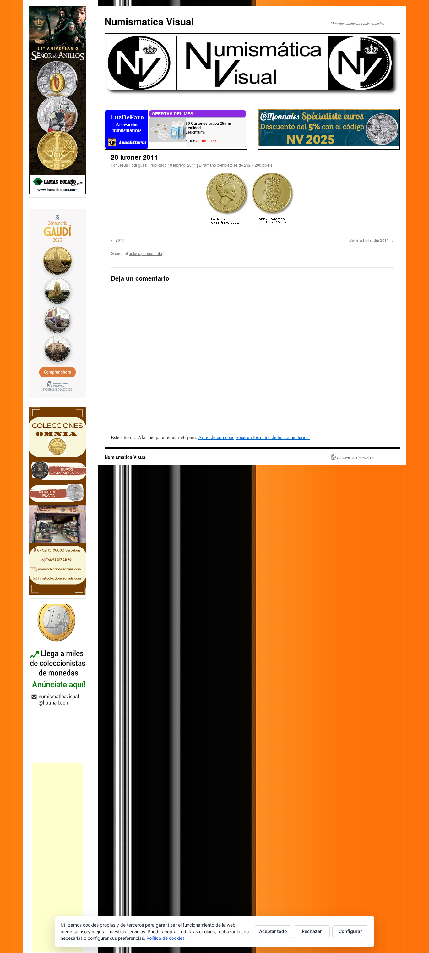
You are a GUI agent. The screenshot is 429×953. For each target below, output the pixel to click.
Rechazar (312, 931)
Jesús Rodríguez (132, 165)
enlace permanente (145, 253)
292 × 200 (252, 165)
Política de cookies (165, 938)
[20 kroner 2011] (252, 204)
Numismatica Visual (149, 21)
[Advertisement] (57, 857)
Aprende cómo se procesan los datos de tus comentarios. (254, 437)
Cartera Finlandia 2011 (369, 240)
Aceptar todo (273, 931)
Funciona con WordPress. (356, 457)
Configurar (350, 931)
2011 (120, 240)
